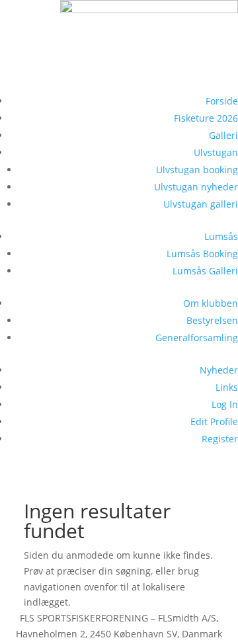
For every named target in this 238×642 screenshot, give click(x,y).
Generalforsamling (196, 337)
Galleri (223, 135)
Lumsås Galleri (205, 270)
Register (220, 438)
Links (227, 387)
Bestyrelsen (212, 320)
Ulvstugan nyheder (196, 187)
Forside (222, 101)
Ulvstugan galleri (200, 204)
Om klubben (210, 303)
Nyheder (219, 370)
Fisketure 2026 (206, 118)
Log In (225, 404)
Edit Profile (214, 421)
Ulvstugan (216, 152)
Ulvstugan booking (197, 169)
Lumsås (221, 236)
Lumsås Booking (202, 253)
